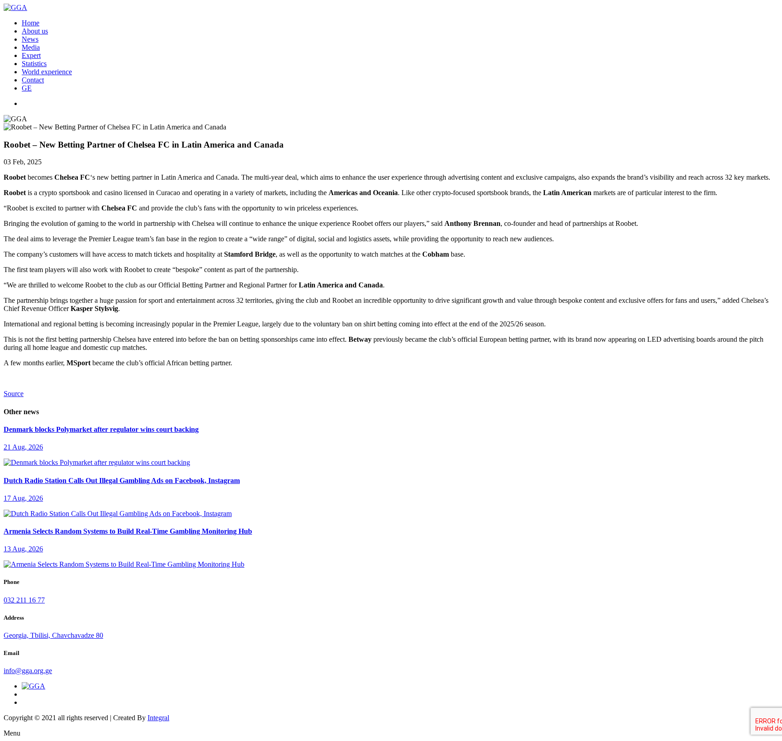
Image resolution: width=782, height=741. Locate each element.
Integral (158, 718)
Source (14, 393)
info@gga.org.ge (28, 670)
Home (30, 23)
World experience (47, 72)
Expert (31, 55)
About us (35, 31)
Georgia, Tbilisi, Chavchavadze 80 (53, 635)
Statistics (34, 63)
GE (27, 88)
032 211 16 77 (24, 600)
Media (31, 47)
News (30, 39)
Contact (33, 80)
